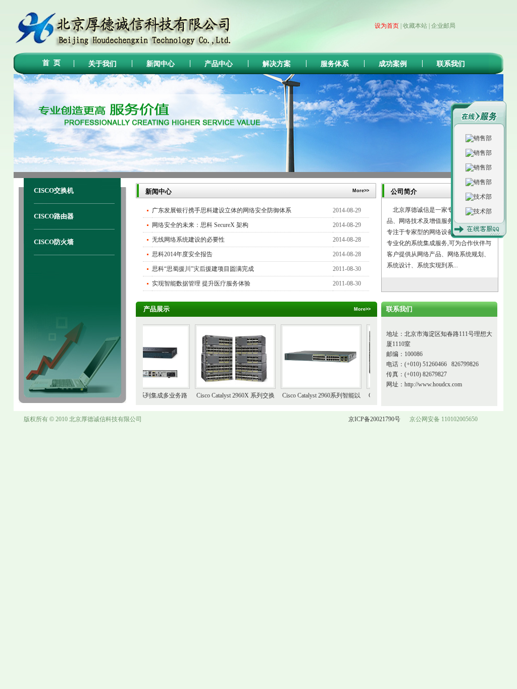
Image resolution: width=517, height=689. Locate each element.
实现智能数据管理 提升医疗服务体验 (201, 283)
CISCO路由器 (54, 216)
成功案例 (393, 64)
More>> (483, 190)
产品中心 (218, 64)
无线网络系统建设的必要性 (188, 239)
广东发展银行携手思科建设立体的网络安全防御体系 (221, 210)
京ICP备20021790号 (374, 419)
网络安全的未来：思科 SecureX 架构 (200, 224)
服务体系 (335, 64)
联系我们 (451, 64)
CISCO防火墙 (54, 242)
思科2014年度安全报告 (182, 254)
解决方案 (277, 64)
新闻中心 (160, 64)
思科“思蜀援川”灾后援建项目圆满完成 (203, 268)
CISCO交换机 (54, 190)
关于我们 (102, 64)
